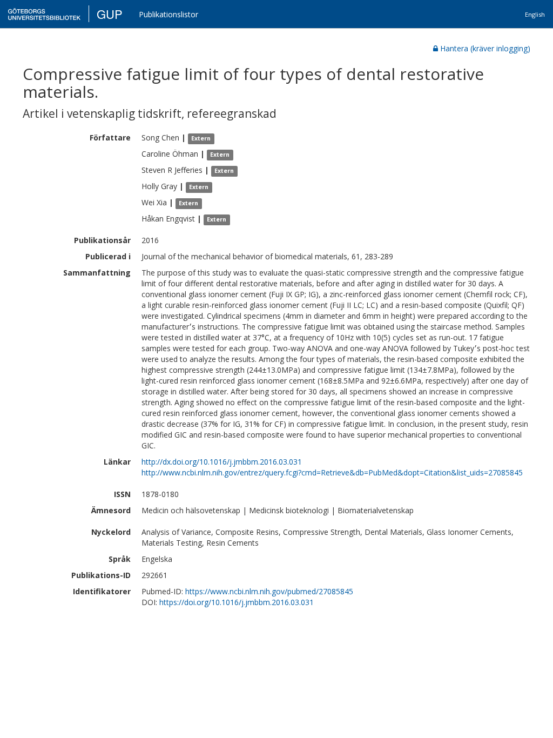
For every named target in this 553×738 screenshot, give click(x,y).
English (535, 14)
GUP (110, 13)
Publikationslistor (168, 14)
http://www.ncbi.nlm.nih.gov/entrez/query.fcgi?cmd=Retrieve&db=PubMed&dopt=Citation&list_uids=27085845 (332, 472)
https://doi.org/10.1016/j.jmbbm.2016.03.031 (236, 602)
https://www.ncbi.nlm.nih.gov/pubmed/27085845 (269, 591)
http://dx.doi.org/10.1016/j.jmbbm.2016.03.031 (221, 462)
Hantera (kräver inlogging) (485, 48)
